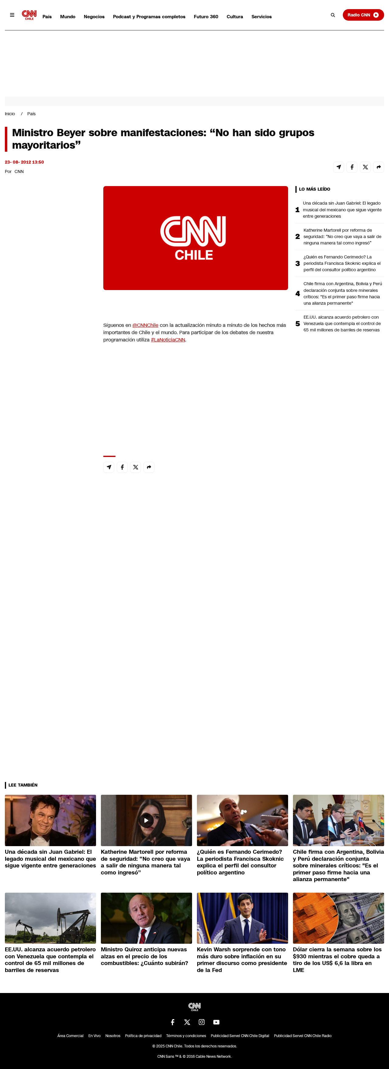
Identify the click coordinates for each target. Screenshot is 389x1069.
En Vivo (94, 1035)
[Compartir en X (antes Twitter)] (365, 167)
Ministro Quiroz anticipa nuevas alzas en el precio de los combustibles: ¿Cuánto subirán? (144, 956)
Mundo (67, 16)
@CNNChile (145, 325)
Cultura (235, 16)
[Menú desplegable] (12, 15)
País (47, 16)
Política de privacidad (143, 1035)
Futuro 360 (206, 16)
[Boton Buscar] (333, 15)
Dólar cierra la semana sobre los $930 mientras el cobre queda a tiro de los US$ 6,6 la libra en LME (337, 960)
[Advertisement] (50, 534)
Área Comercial (70, 1035)
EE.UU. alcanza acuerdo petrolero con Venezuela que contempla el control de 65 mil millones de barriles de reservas (342, 323)
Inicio (10, 114)
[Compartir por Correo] (338, 167)
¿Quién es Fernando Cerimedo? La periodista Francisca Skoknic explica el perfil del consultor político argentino (342, 263)
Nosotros (112, 1035)
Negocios (94, 16)
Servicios (262, 16)
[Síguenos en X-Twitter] (187, 1022)
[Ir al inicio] (29, 15)
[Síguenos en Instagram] (202, 1022)
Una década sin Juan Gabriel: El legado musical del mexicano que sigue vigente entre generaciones (342, 209)
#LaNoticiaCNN (168, 339)
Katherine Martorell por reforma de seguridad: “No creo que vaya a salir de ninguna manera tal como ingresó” (342, 236)
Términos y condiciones (186, 1035)
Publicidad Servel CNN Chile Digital (240, 1035)
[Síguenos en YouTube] (216, 1022)
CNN (19, 171)
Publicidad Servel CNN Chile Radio (303, 1035)
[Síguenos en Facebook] (172, 1022)
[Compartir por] (378, 167)
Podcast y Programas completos (149, 16)
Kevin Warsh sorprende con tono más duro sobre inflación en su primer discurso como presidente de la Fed (242, 960)
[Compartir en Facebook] (351, 167)
